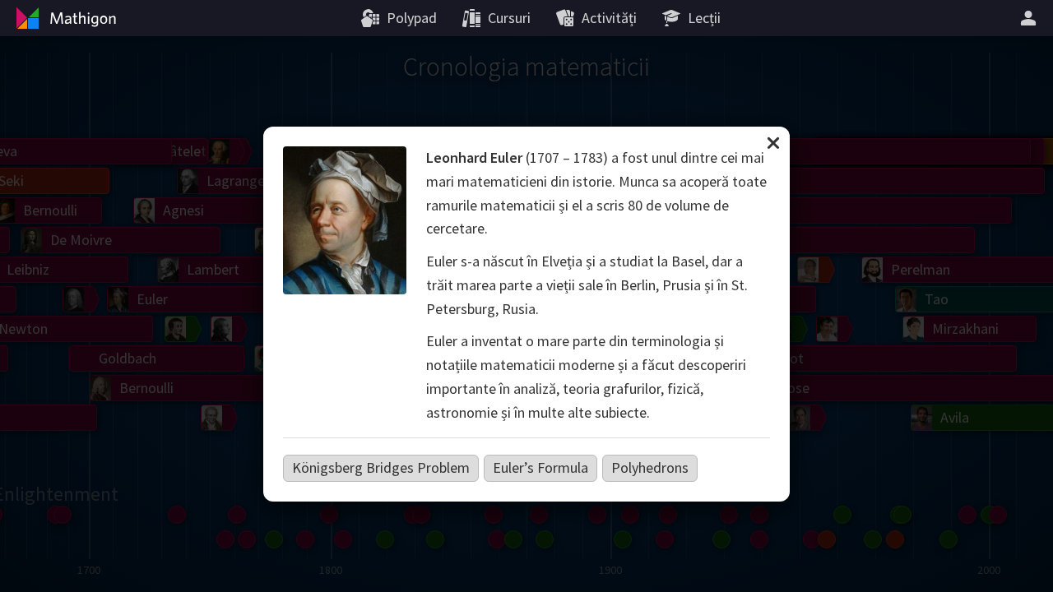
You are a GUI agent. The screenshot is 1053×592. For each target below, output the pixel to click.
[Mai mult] (1031, 18)
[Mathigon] (64, 18)
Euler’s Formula (540, 467)
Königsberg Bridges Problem (381, 467)
